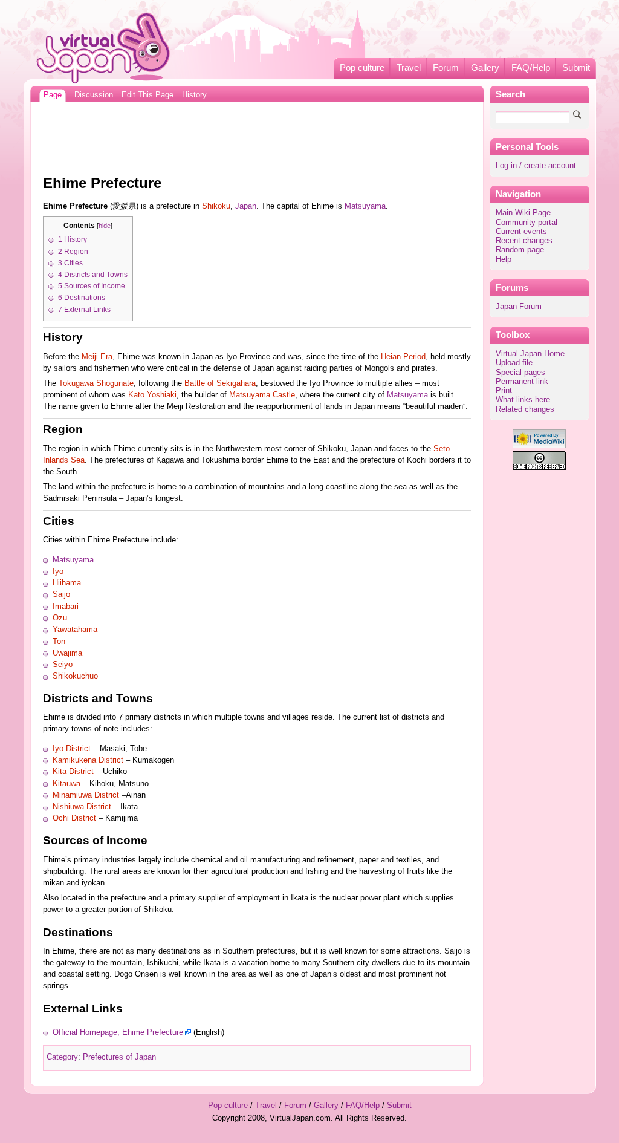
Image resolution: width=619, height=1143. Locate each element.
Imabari (66, 606)
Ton (59, 641)
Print (504, 390)
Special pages (520, 372)
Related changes (525, 409)
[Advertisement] (257, 135)
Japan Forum (519, 306)
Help (503, 259)
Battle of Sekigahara (220, 383)
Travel (409, 68)
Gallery (485, 68)
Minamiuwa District (86, 795)
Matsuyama (365, 206)
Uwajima (67, 653)
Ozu (60, 618)
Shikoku (216, 206)
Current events (521, 231)
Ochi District (74, 818)
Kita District (73, 771)
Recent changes (524, 240)
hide (105, 225)
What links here (523, 400)
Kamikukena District (88, 760)
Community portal (526, 222)
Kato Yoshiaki (152, 395)
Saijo (61, 594)
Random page (520, 250)
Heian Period (403, 357)
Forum (446, 68)
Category (62, 1057)
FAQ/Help (530, 68)
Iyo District (72, 748)
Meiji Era (97, 357)
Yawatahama (75, 629)
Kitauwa (66, 784)
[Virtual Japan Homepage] (104, 47)
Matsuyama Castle (262, 395)
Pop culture (362, 68)
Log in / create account (536, 165)
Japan (245, 206)
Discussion (93, 95)
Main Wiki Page (523, 213)
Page (53, 95)
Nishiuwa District (82, 807)
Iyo (58, 571)
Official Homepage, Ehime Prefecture (118, 1032)
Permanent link (522, 381)
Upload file (514, 363)
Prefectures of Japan (119, 1057)
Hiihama (67, 583)
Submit (576, 68)
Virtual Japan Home (530, 354)
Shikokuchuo (75, 676)
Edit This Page (147, 95)
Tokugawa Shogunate (96, 383)
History (194, 95)
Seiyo (63, 664)
